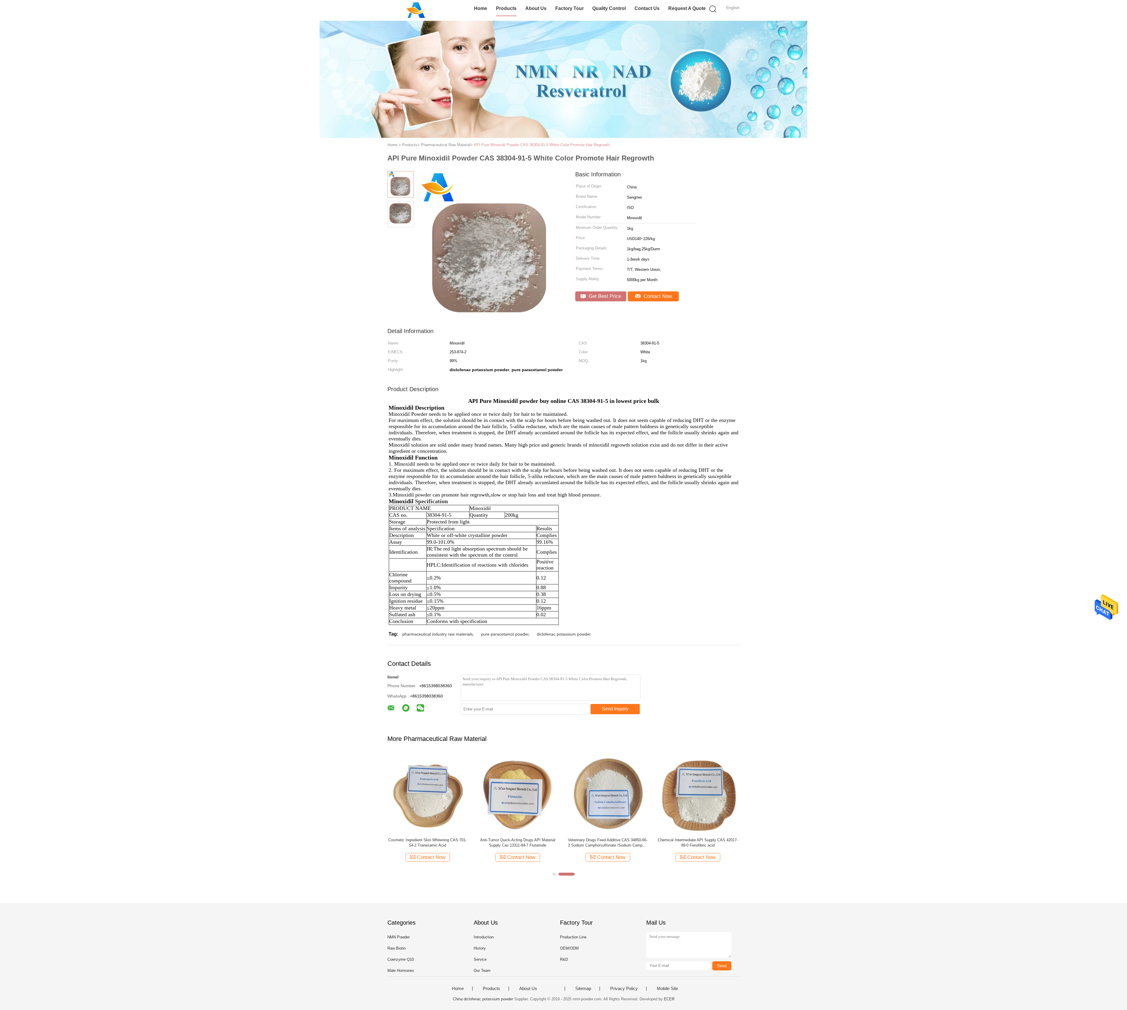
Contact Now (657, 296)
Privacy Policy (624, 989)
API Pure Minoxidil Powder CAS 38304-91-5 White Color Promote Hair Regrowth (542, 145)
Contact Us (647, 8)
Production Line (573, 937)
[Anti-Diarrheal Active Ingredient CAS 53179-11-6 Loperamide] (557, 793)
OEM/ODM (569, 948)
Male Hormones (400, 970)
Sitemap (583, 989)
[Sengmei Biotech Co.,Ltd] (416, 10)
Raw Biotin (396, 948)
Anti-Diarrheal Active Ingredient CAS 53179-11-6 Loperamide (556, 842)
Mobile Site (667, 989)
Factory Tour (569, 8)
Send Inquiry (615, 708)
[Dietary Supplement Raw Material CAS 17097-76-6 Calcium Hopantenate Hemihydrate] (647, 793)
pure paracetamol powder (505, 634)
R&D (564, 959)
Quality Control (609, 8)
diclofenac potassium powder (564, 634)
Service (480, 959)
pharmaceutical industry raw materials (437, 634)
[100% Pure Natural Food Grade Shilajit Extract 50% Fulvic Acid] (737, 793)
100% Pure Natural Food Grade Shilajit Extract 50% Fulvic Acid (736, 842)
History (480, 948)
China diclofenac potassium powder (483, 999)
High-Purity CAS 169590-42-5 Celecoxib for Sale (466, 842)
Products (506, 8)
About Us (535, 8)
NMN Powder (398, 937)
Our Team (482, 970)
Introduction (484, 937)
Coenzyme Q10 (400, 959)
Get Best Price (604, 296)
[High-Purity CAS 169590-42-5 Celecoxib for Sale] (466, 793)
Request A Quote (687, 8)
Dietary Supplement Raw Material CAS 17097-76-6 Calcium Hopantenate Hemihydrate (647, 842)
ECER (669, 999)
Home (480, 8)
